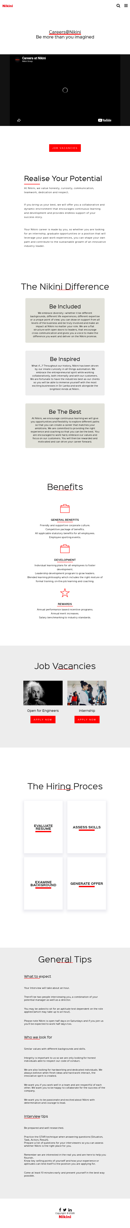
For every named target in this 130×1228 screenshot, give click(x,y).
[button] (118, 5)
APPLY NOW (43, 719)
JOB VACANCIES (65, 147)
